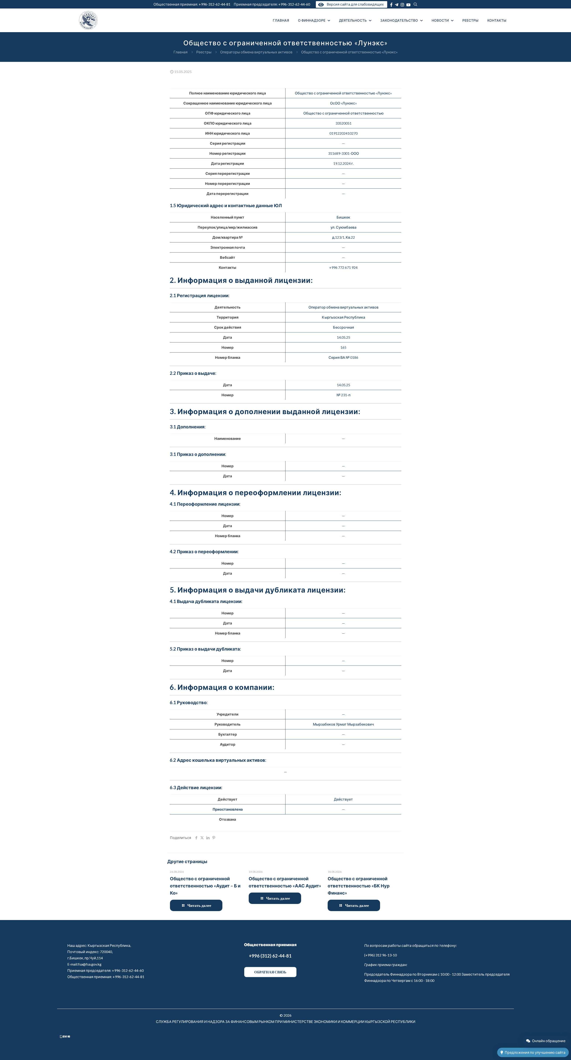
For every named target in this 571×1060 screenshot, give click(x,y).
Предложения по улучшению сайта (535, 1052)
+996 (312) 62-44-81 (270, 955)
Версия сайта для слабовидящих (354, 4)
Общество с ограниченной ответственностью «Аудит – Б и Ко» (205, 885)
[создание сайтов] (65, 1037)
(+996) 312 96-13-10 (380, 955)
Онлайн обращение (548, 1041)
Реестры (203, 52)
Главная (181, 52)
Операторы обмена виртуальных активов (256, 52)
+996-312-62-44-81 (214, 4)
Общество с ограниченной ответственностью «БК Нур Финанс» (359, 885)
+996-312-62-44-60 (294, 4)
